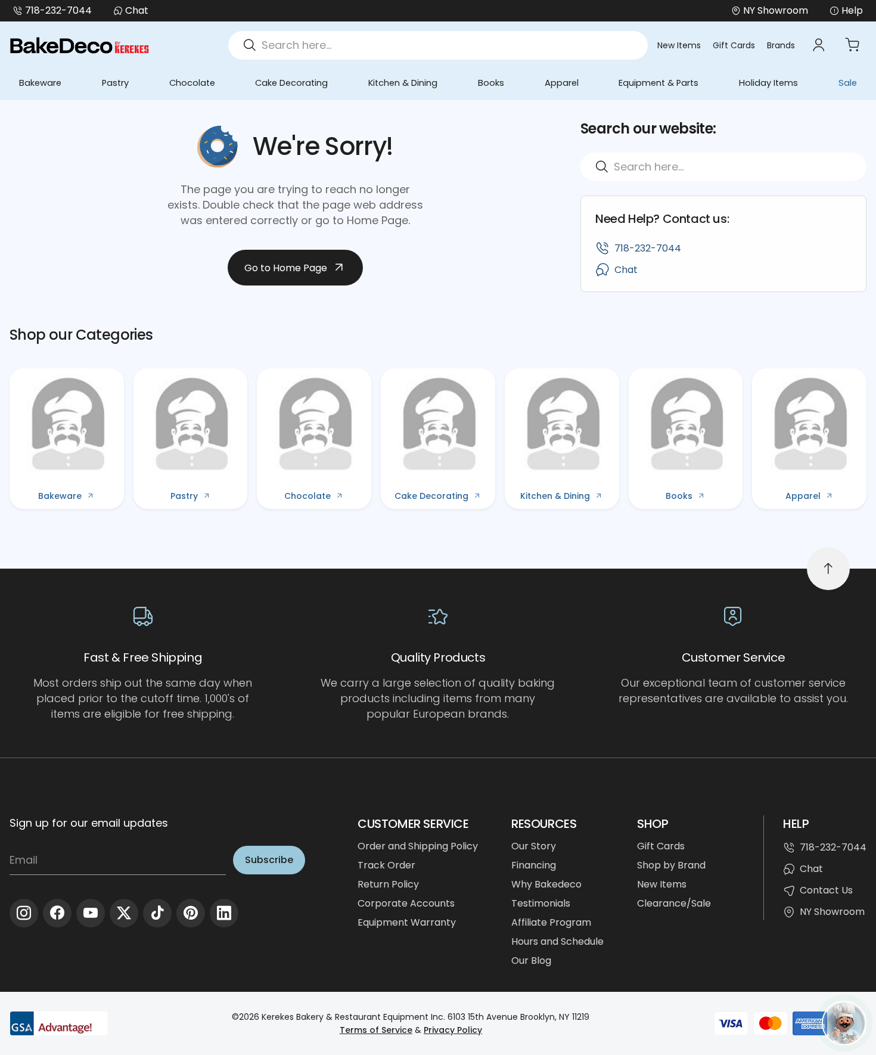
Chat (136, 10)
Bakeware (40, 83)
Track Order (386, 865)
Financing (533, 865)
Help (852, 10)
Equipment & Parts (658, 83)
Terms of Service (376, 1030)
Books (491, 83)
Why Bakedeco (546, 884)
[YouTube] (90, 913)
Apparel (562, 83)
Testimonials (540, 903)
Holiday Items (768, 83)
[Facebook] (57, 913)
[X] (124, 913)
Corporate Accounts (406, 903)
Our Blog (531, 960)
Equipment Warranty (407, 922)
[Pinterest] (190, 913)
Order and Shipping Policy (418, 846)
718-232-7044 (58, 10)
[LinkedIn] (224, 913)
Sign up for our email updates (89, 822)
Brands (781, 45)
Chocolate (192, 83)
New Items (679, 45)
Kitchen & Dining (402, 83)
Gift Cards (734, 45)
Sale (847, 83)
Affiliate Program (551, 922)
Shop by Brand (671, 865)
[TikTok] (157, 913)
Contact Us (826, 890)
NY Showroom (832, 912)
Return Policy (388, 884)
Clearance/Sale (674, 903)
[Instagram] (24, 913)
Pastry (115, 83)
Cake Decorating (291, 83)
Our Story (533, 846)
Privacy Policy (453, 1030)
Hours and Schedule (557, 941)
